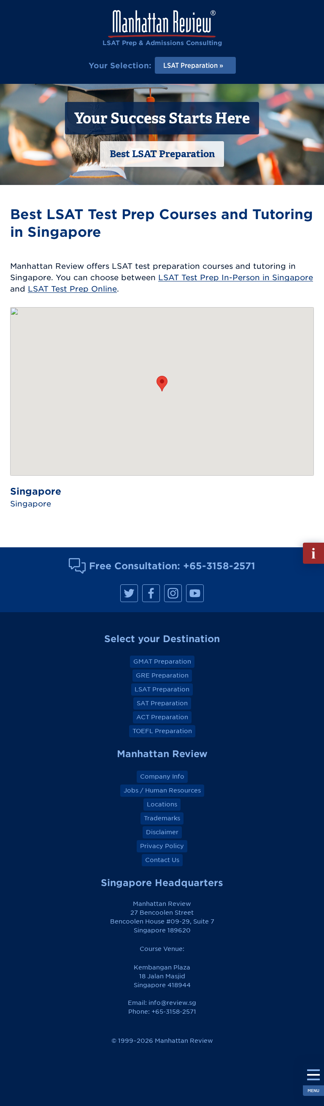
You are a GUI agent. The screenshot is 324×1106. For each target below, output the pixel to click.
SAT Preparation (162, 703)
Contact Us (162, 860)
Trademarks (162, 818)
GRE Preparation (162, 675)
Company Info (162, 776)
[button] (162, 383)
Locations (162, 804)
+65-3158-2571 (219, 565)
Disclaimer (162, 832)
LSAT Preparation (162, 689)
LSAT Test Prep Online (72, 288)
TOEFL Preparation (162, 731)
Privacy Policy (162, 846)
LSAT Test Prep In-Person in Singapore (235, 277)
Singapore (30, 503)
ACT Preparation (162, 717)
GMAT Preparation (162, 661)
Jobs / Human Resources (162, 790)
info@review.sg (172, 1002)
